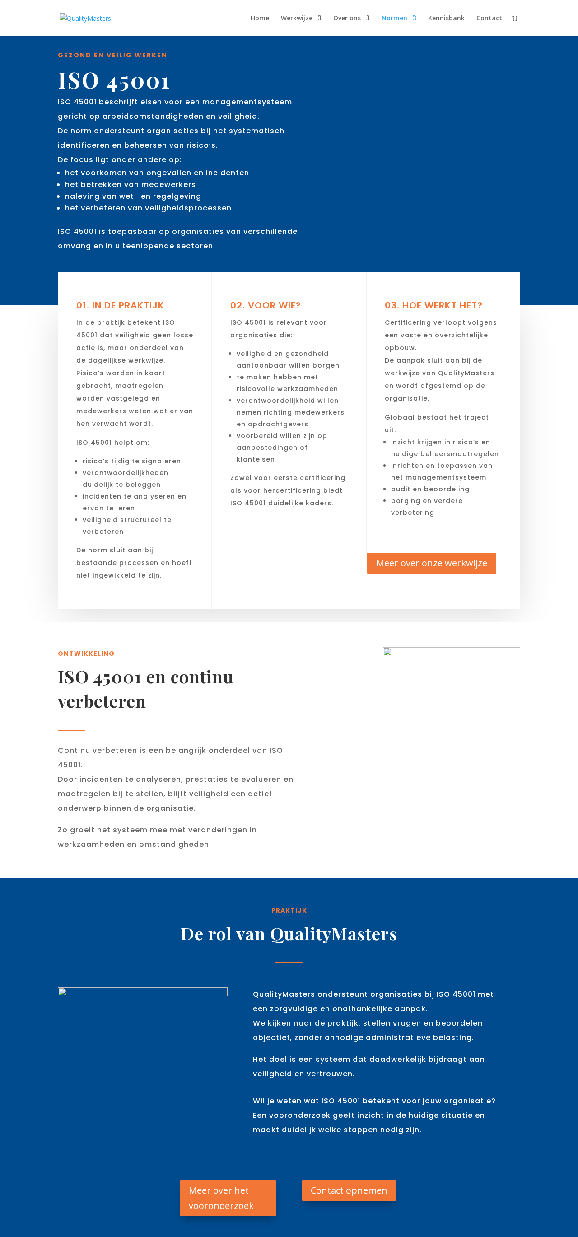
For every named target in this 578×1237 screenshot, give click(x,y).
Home (260, 18)
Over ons (347, 18)
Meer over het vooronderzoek (221, 1198)
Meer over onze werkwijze (431, 563)
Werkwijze (296, 18)
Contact (489, 18)
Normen (394, 18)
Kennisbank (446, 18)
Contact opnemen (349, 1190)
